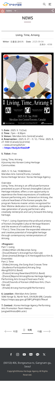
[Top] (51, 391)
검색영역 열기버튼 (44, 4)
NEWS (9, 10)
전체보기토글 (50, 4)
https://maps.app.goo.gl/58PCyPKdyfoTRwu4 (24, 299)
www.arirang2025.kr (14, 144)
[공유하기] (52, 10)
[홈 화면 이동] (2, 10)
